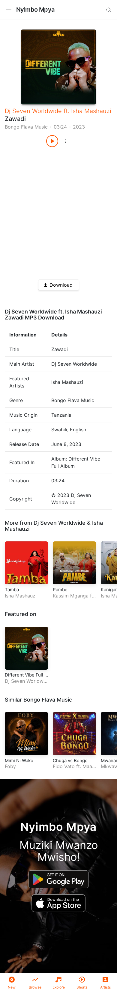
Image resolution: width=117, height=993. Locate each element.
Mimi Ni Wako (19, 760)
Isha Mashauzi (91, 111)
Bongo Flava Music (26, 127)
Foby (10, 766)
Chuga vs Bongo (70, 760)
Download (61, 285)
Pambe (60, 589)
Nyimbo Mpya (35, 9)
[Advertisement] (58, 211)
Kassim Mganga (70, 596)
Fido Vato (64, 766)
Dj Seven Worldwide (33, 111)
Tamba (12, 589)
